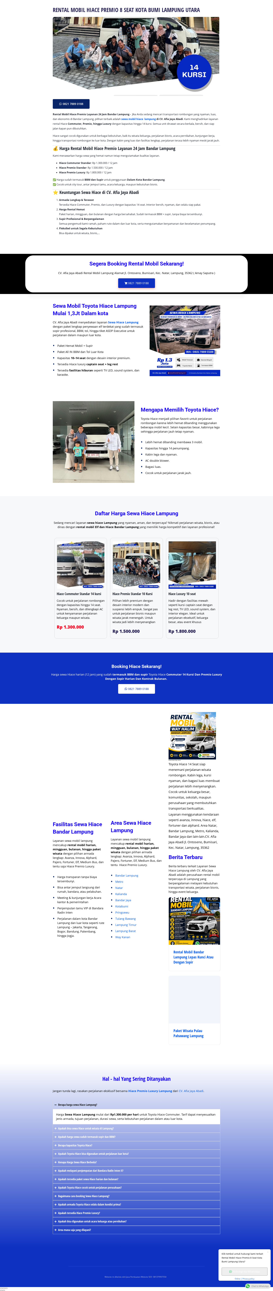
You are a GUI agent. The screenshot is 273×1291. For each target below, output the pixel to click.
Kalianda (121, 894)
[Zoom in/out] (6, 1288)
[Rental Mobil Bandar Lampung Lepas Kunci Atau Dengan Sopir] (194, 921)
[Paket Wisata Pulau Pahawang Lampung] (194, 999)
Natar (119, 888)
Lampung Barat (125, 931)
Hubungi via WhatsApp (246, 1271)
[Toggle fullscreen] (4, 1288)
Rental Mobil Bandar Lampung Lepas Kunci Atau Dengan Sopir (193, 957)
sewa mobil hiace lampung (138, 119)
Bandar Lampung (126, 875)
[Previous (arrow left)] (1, 1290)
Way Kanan (122, 937)
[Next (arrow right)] (4, 1290)
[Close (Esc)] (1, 1288)
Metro (119, 882)
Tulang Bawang (125, 919)
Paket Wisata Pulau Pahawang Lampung (188, 1033)
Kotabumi (121, 906)
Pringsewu (122, 912)
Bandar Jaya (123, 900)
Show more (59, 240)
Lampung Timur (125, 925)
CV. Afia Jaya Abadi (191, 1091)
